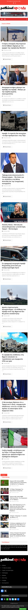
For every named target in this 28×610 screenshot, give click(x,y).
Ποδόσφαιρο (5, 572)
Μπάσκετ (4, 575)
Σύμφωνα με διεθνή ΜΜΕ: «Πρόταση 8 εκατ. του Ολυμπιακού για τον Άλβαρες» (18, 498)
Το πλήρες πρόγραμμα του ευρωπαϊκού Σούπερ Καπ (16, 490)
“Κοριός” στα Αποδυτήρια (7, 570)
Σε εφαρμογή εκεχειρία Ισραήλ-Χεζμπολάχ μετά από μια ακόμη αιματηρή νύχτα (14, 266)
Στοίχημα (4, 580)
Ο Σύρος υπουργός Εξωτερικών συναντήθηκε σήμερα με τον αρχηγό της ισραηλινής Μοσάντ (14, 46)
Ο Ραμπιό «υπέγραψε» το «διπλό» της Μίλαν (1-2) (18, 516)
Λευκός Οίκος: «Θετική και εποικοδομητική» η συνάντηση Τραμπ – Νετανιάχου (13, 227)
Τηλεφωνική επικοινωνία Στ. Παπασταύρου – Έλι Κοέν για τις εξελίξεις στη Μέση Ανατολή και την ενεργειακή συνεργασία (13, 179)
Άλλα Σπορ (4, 577)
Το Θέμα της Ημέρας (6, 567)
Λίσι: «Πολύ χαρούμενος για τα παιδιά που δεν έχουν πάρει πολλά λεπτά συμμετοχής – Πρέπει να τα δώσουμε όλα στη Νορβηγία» (18, 507)
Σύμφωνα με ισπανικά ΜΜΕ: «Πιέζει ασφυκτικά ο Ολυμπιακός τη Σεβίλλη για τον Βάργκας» (18, 482)
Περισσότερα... (8, 59)
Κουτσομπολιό (5, 582)
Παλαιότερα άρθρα (4, 475)
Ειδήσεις (4, 565)
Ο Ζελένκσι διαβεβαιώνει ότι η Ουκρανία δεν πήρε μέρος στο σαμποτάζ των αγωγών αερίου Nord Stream (18, 525)
